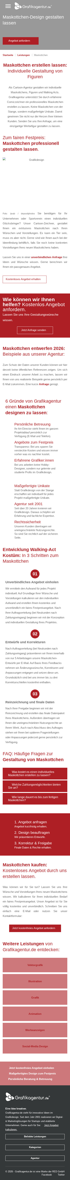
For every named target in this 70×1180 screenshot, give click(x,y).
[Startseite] (31, 5)
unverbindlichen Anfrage (46, 257)
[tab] (35, 773)
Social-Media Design (35, 1046)
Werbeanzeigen (35, 1030)
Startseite (8, 55)
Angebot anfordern (19, 40)
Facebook (46, 1174)
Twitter (61, 1174)
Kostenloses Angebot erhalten (23, 279)
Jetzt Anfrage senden (34, 330)
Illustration (35, 981)
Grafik (35, 997)
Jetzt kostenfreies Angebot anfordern (34, 928)
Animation (35, 1013)
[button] (35, 773)
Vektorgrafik (35, 965)
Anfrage (44, 384)
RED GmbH (58, 1171)
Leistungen (23, 55)
